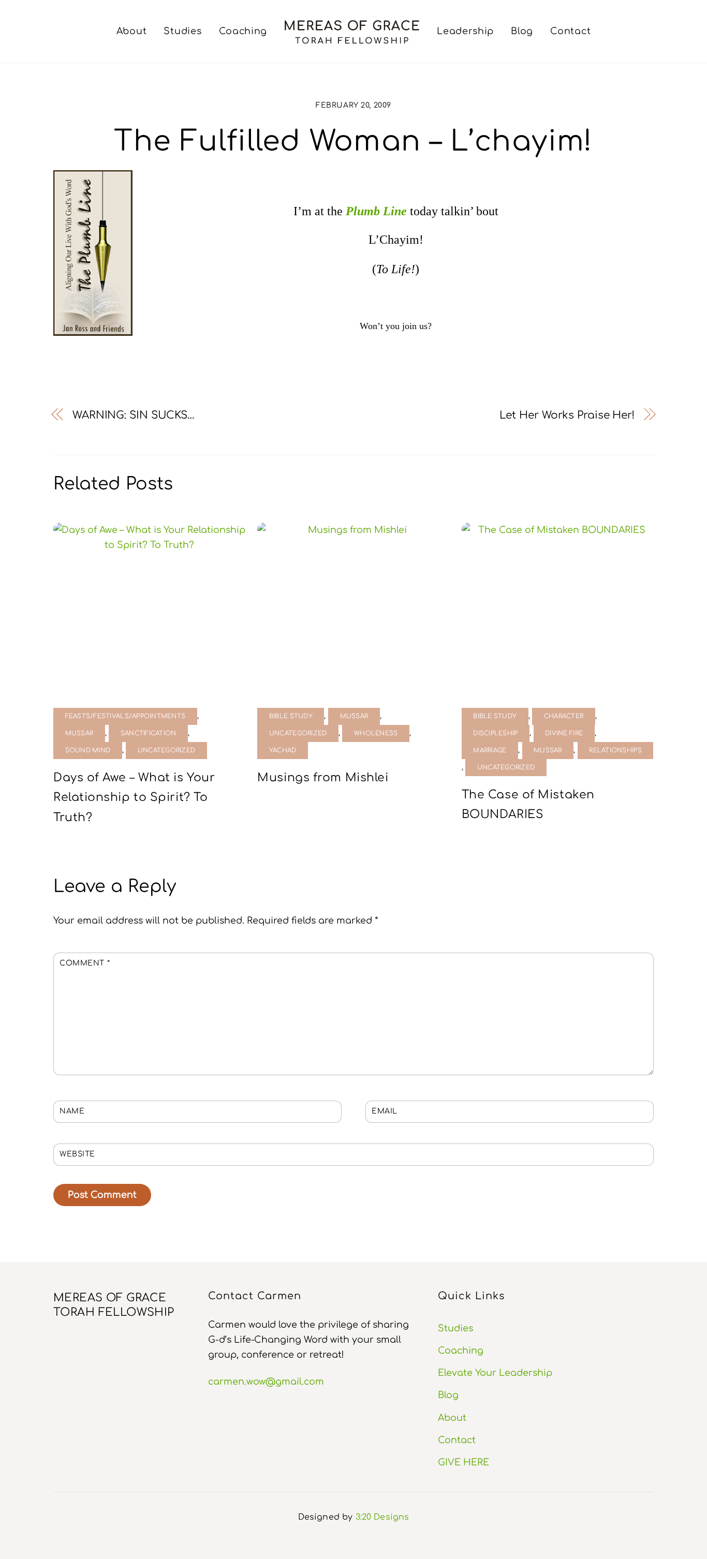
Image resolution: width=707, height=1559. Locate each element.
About (131, 31)
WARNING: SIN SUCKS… (133, 415)
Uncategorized (166, 750)
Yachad (283, 750)
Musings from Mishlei (322, 777)
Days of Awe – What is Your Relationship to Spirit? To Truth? (134, 797)
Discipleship (495, 733)
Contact (570, 31)
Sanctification (148, 733)
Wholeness (375, 733)
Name (72, 1111)
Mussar (79, 733)
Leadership (465, 31)
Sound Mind (88, 750)
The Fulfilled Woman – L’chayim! (353, 141)
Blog (522, 31)
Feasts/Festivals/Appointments (125, 716)
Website (77, 1154)
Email (384, 1111)
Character (563, 716)
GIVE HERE (463, 1462)
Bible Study (291, 716)
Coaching (243, 31)
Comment (85, 963)
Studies (182, 31)
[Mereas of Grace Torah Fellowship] (351, 31)
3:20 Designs (382, 1517)
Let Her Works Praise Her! (567, 415)
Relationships (615, 750)
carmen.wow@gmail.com (266, 1381)
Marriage (489, 750)
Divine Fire (564, 733)
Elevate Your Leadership (495, 1373)
